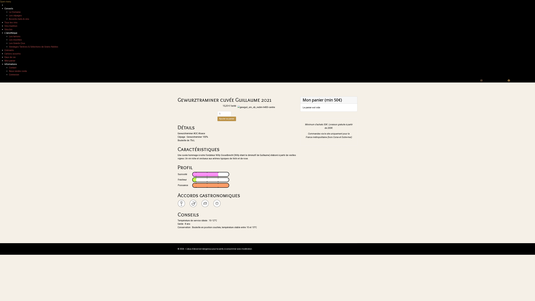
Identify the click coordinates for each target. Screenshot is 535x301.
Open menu (5, 1)
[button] (8, 8)
